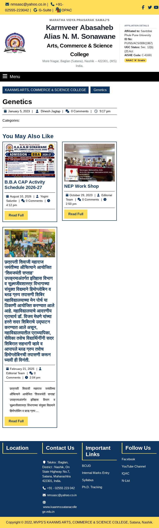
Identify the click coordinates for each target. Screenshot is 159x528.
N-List (126, 480)
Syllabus (88, 480)
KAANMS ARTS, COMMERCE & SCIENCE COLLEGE (45, 90)
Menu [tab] (15, 76)
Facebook (128, 459)
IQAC (125, 473)
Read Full (18, 216)
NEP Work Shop (81, 186)
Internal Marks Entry (96, 473)
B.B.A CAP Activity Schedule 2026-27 (25, 184)
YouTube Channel (134, 466)
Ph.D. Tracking (92, 487)
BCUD (86, 465)
